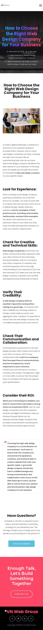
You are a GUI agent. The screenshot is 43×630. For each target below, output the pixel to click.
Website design (29, 55)
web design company (29, 61)
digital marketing (13, 61)
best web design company (28, 173)
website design (13, 64)
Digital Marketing (16, 55)
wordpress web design (28, 64)
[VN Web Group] (5, 5)
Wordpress (31, 58)
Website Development (17, 58)
